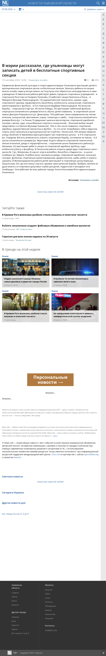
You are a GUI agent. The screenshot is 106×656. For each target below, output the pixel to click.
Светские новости (12, 476)
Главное (15, 592)
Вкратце (15, 605)
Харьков (15, 625)
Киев (14, 621)
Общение (49, 618)
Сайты (47, 594)
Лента (14, 601)
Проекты (49, 585)
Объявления (50, 606)
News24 (17, 457)
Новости (48, 590)
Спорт (47, 598)
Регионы (49, 602)
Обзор (14, 596)
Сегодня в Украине (13, 492)
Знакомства (50, 614)
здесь (55, 436)
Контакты (49, 625)
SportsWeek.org (91, 454)
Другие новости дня (13, 502)
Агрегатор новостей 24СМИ (50, 191)
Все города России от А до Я (15, 514)
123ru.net (55, 454)
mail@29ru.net (51, 630)
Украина (15, 617)
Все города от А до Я (20, 633)
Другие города (19, 612)
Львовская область (17, 586)
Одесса (15, 629)
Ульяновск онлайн (38, 80)
